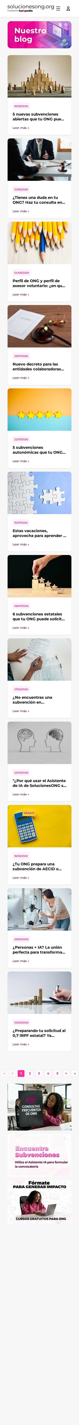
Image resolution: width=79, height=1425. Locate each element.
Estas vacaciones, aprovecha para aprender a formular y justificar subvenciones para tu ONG (39, 538)
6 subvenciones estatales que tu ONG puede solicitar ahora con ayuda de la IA (39, 619)
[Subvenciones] (39, 1155)
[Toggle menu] (58, 8)
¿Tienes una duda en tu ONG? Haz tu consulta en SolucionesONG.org (37, 202)
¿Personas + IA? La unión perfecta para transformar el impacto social (38, 952)
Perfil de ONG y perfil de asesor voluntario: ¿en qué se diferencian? (38, 286)
